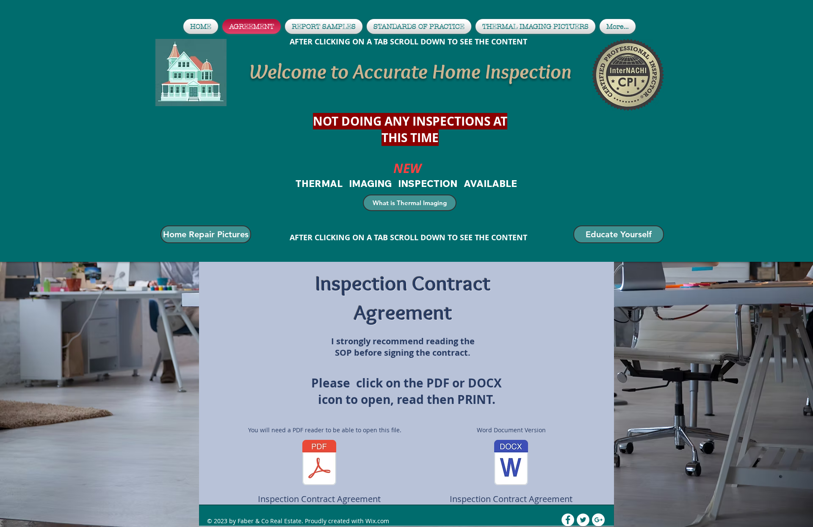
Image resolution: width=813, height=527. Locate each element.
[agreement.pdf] (319, 463)
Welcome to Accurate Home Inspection (410, 71)
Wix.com (377, 521)
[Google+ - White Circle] (598, 519)
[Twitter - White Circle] (583, 519)
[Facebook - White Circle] (567, 519)
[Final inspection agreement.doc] (511, 463)
